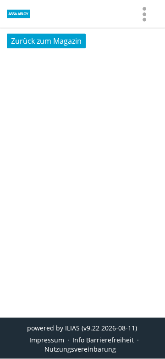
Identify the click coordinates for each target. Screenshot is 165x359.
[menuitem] (144, 14)
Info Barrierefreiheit (103, 340)
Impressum (46, 340)
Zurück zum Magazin (46, 41)
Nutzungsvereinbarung (80, 349)
